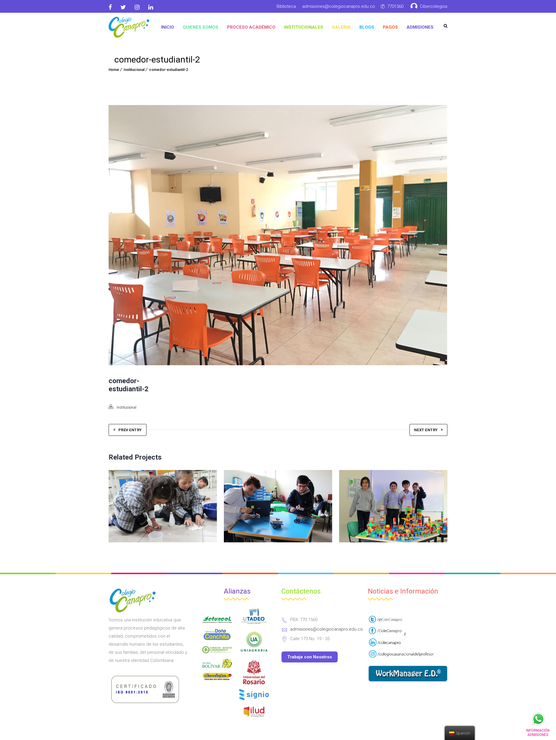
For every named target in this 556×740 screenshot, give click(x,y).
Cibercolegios (433, 6)
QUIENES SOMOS (200, 27)
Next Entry (426, 430)
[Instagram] (137, 7)
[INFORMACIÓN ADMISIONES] (538, 719)
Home (114, 69)
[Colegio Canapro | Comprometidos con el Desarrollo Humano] (129, 27)
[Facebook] (112, 7)
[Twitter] (123, 7)
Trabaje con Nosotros (309, 657)
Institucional (134, 69)
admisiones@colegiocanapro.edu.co (338, 6)
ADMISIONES (420, 27)
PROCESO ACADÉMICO (251, 27)
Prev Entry (130, 430)
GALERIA (341, 27)
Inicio (167, 27)
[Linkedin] (151, 7)
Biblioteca (286, 6)
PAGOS (390, 27)
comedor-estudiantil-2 (168, 69)
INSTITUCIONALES (303, 27)
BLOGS (366, 27)
